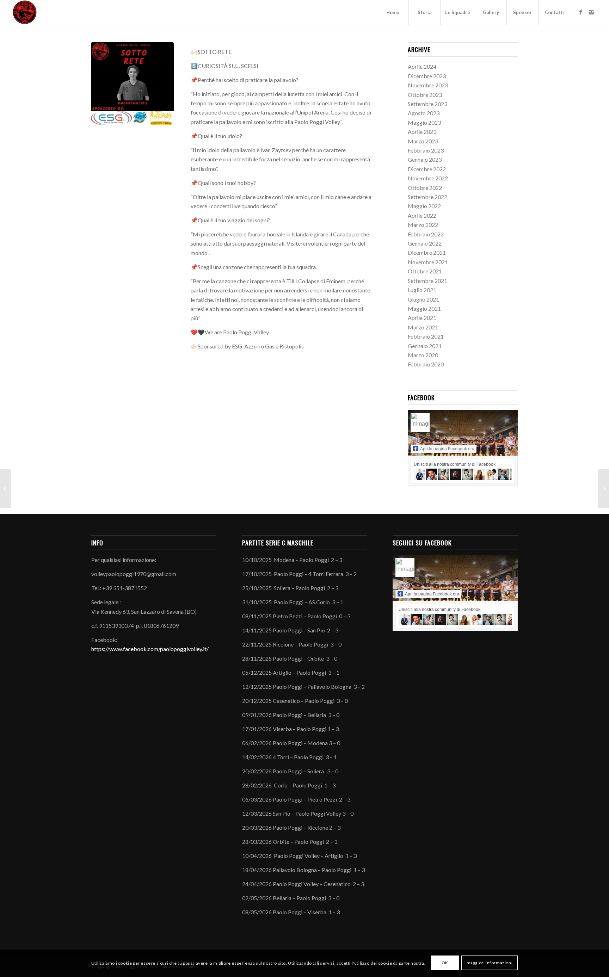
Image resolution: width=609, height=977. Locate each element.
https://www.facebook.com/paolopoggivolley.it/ (150, 648)
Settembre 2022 (427, 196)
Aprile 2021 (422, 317)
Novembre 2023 (428, 85)
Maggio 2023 (424, 122)
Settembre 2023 (427, 103)
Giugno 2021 (423, 299)
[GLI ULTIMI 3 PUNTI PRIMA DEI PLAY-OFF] (603, 488)
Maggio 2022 (424, 206)
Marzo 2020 (423, 355)
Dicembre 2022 (427, 169)
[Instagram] (591, 12)
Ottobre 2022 (425, 187)
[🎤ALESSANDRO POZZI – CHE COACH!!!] (5, 488)
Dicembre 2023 (427, 76)
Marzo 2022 (423, 224)
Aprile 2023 (422, 131)
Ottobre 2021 (425, 271)
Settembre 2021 (427, 280)
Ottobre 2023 (425, 94)
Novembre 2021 (428, 262)
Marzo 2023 (423, 141)
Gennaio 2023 (425, 159)
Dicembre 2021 (427, 252)
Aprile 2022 (422, 215)
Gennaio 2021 (425, 345)
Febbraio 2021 (426, 336)
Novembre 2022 (428, 178)
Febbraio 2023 (426, 150)
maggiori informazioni (490, 963)
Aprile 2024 (422, 66)
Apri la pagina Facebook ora (447, 448)
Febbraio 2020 (426, 364)
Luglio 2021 (422, 289)
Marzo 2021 (423, 327)
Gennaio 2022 (425, 243)
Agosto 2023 (423, 113)
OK (445, 963)
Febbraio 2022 (426, 234)
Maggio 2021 (424, 308)
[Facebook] (581, 12)
